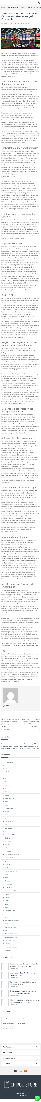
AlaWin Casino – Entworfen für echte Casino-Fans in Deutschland (23, 974)
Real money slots (10, 910)
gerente (27, 23)
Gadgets (7, 838)
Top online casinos (11, 934)
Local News (8, 864)
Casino (3, 55)
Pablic (7, 894)
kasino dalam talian (8, 1023)
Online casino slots (10, 891)
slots (6, 917)
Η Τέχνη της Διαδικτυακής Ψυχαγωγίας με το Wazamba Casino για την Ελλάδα (24, 1001)
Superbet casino (8, 1028)
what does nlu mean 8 (12, 947)
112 (6, 768)
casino (7, 811)
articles (7, 795)
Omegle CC (8, 884)
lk (5, 861)
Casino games (9, 815)
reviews (7, 914)
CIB (6, 825)
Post (6, 901)
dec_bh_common (10, 828)
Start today (8, 924)
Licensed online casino (12, 854)
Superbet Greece (10, 927)
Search (30, 2)
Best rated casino (10, 798)
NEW (6, 868)
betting (7, 801)
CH (6, 818)
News (6, 874)
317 (6, 778)
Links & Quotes (9, 858)
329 (6, 782)
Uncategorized (13, 7)
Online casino (9, 887)
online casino (21, 1023)
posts (6, 904)
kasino (31, 1019)
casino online (21, 1019)
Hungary (7, 844)
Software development (12, 920)
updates (7, 943)
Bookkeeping (9, 808)
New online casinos (11, 871)
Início (3, 7)
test (6, 930)
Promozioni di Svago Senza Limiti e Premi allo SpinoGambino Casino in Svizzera (24, 965)
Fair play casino (10, 834)
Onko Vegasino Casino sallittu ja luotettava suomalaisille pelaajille (23, 983)
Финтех (7, 950)
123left (7, 772)
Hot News (8, 841)
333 (6, 785)
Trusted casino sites (11, 937)
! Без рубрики (9, 762)
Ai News (7, 792)
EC (6, 831)
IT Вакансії (8, 851)
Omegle (7, 881)
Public (7, 907)
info (6, 848)
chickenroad (9, 821)
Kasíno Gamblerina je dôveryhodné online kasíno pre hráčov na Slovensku (23, 992)
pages (7, 897)
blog (6, 805)
